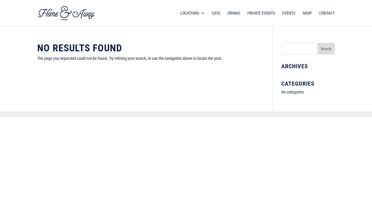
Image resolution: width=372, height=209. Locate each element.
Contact (327, 13)
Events (288, 13)
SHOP (307, 13)
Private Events (261, 13)
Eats (216, 13)
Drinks (234, 13)
